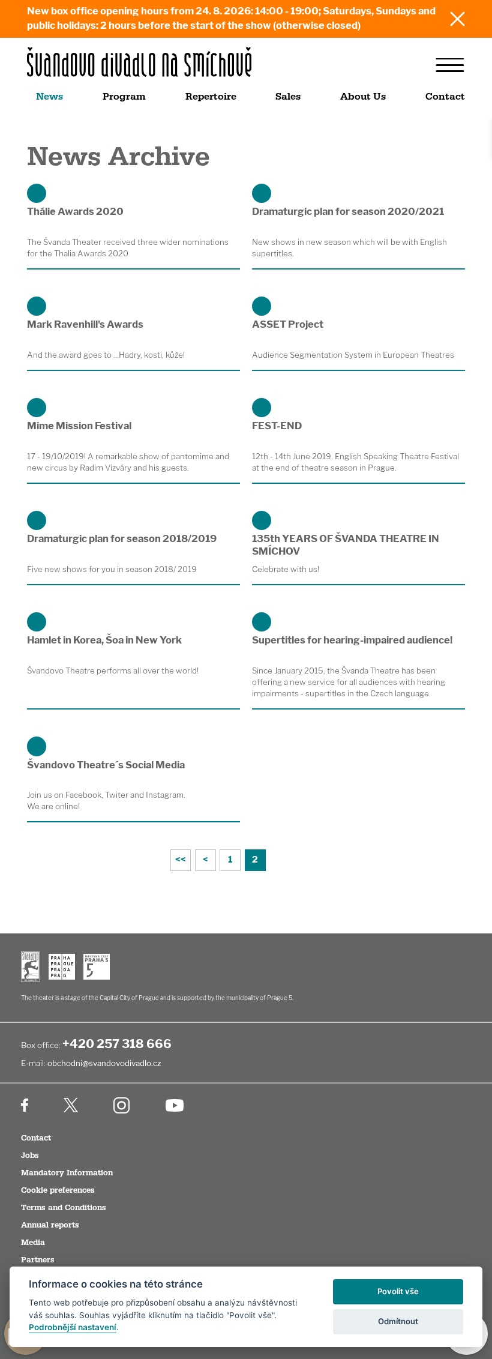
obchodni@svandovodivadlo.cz (104, 1063)
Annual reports (50, 1225)
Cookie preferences (58, 1190)
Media (33, 1242)
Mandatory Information (67, 1173)
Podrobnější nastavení (72, 1327)
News (49, 97)
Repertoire (210, 97)
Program (124, 97)
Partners (38, 1260)
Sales (288, 97)
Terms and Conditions (63, 1208)
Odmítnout (398, 1321)
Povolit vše (398, 1291)
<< (180, 859)
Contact (445, 97)
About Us (363, 97)
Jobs (30, 1155)
